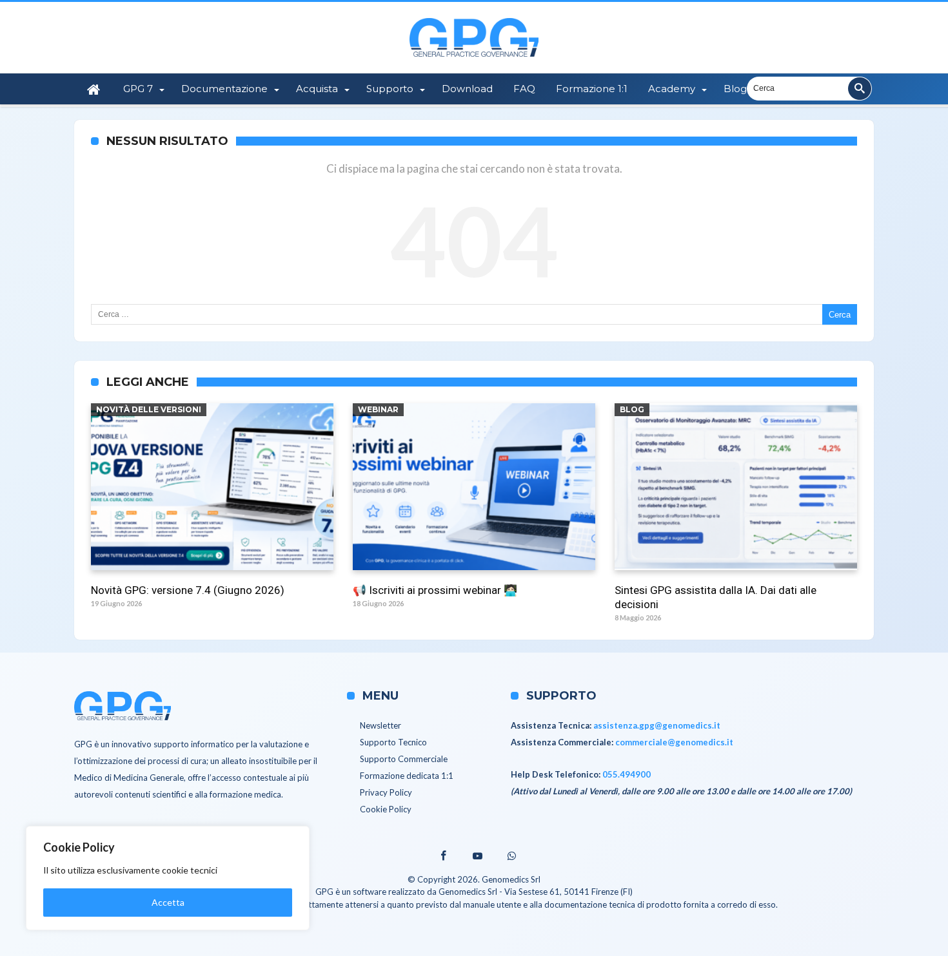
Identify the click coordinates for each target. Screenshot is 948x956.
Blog (632, 409)
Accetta (168, 902)
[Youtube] (477, 856)
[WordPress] (511, 856)
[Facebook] (439, 856)
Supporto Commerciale (404, 759)
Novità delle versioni (148, 409)
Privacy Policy (386, 792)
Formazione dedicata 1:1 (406, 775)
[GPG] (474, 17)
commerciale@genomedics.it (674, 742)
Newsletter (380, 725)
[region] (168, 878)
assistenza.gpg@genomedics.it (656, 725)
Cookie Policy (385, 809)
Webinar (378, 409)
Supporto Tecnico (393, 742)
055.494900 (626, 774)
